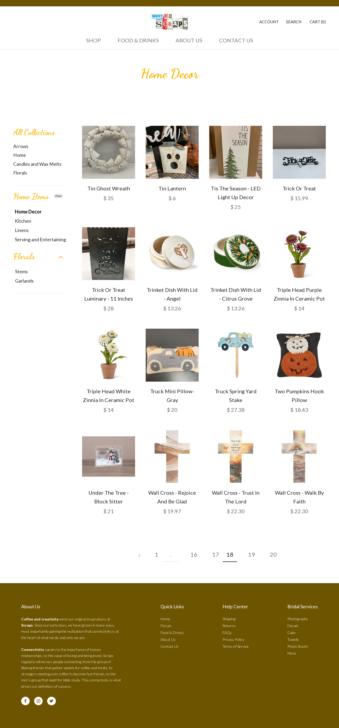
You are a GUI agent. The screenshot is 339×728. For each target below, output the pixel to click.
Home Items (31, 196)
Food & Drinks (138, 40)
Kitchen (23, 221)
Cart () (318, 21)
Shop (93, 40)
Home (19, 155)
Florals (20, 173)
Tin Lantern (172, 188)
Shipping (228, 619)
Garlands (24, 281)
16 (193, 554)
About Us (187, 42)
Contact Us (234, 42)
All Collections (34, 132)
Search (293, 21)
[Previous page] (139, 554)
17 (215, 554)
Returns (229, 625)
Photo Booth (297, 646)
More (291, 653)
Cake (291, 632)
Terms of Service (235, 646)
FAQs (227, 632)
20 (273, 554)
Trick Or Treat (299, 188)
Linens (22, 230)
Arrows (20, 146)
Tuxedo (293, 639)
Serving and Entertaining (40, 239)
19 (251, 554)
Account (269, 21)
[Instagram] (38, 701)
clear (58, 196)
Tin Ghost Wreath (108, 188)
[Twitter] (51, 701)
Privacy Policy (233, 639)
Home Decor (28, 212)
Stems (21, 271)
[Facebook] (25, 701)
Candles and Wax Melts (37, 164)
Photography (297, 619)
